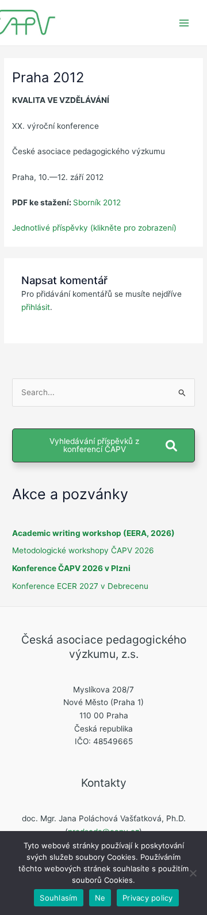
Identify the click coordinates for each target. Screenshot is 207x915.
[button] (103, 445)
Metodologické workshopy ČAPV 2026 (83, 550)
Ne (100, 897)
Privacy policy (147, 897)
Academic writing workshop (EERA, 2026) (93, 533)
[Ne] (192, 873)
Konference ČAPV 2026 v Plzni (71, 568)
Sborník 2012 (97, 202)
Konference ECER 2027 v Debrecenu (80, 586)
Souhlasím (58, 897)
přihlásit (35, 307)
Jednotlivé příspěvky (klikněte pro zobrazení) (94, 227)
